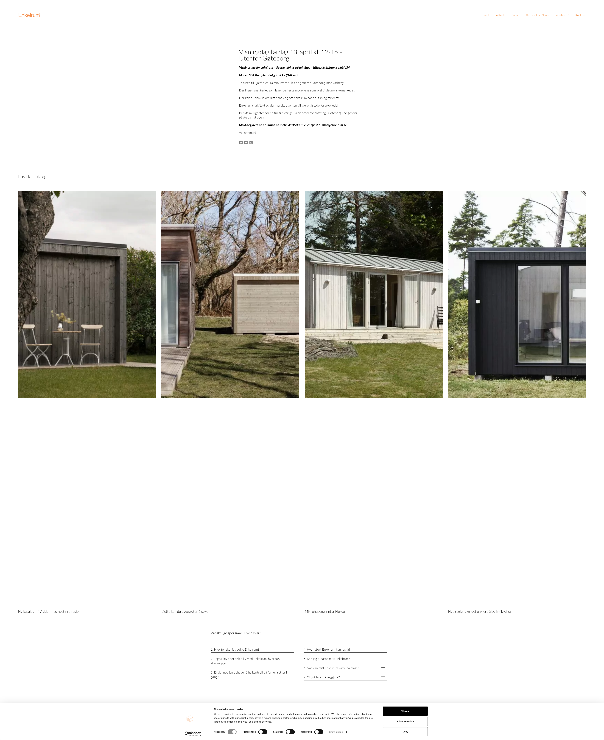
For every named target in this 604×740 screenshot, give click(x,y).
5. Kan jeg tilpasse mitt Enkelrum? (327, 659)
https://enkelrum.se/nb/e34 (331, 67)
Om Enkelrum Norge (537, 15)
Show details (336, 732)
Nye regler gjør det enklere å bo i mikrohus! (480, 611)
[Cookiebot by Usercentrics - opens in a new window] (193, 734)
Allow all (405, 711)
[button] (241, 142)
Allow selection (405, 721)
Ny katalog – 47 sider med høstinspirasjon (49, 611)
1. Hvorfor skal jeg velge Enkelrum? (235, 649)
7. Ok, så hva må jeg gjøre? (322, 677)
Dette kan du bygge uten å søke (184, 611)
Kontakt (580, 15)
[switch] (262, 731)
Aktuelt (500, 15)
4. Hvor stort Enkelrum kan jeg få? (327, 649)
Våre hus (560, 15)
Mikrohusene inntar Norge (325, 611)
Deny (405, 731)
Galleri (515, 15)
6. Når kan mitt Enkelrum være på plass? (331, 668)
